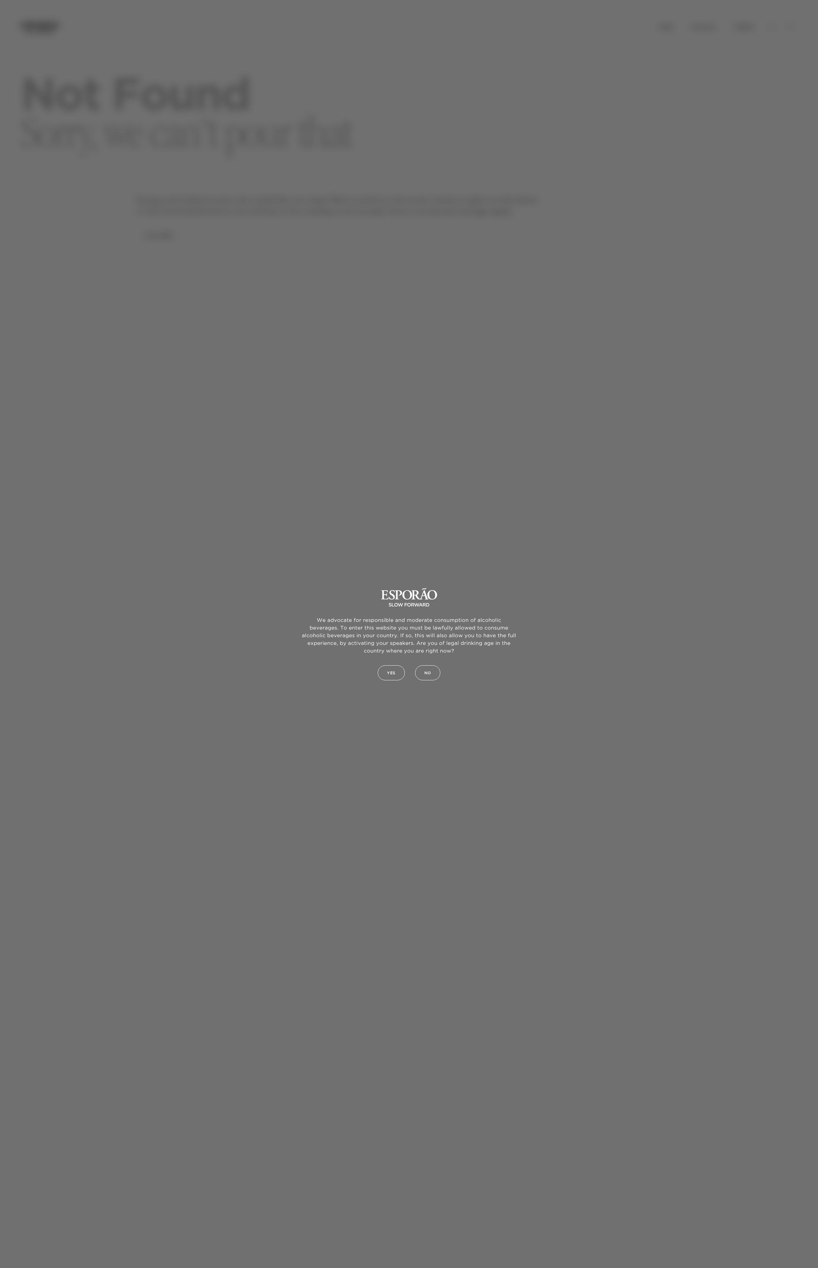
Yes (391, 673)
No (427, 673)
